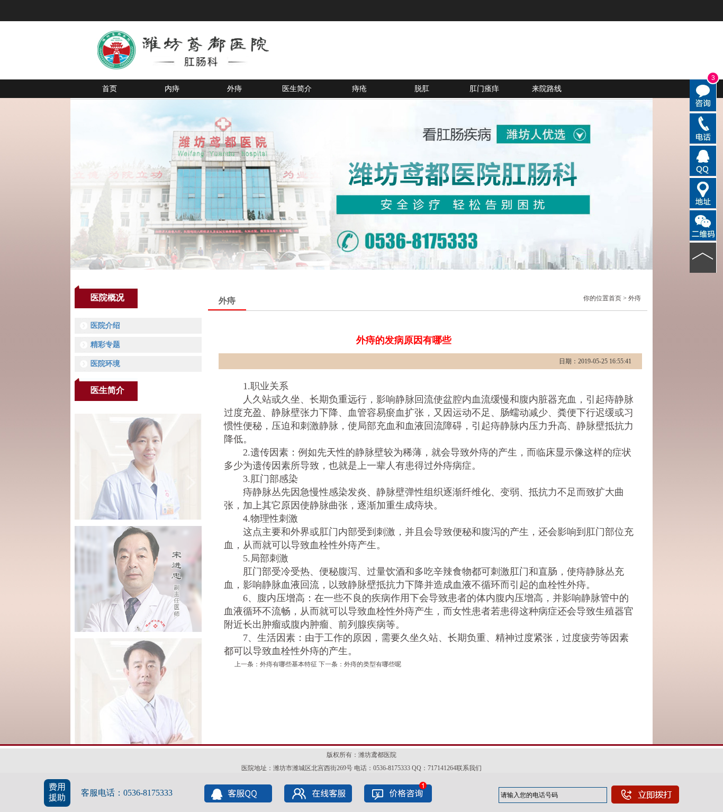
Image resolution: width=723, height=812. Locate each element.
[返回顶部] (703, 257)
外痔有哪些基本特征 (288, 664)
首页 (109, 88)
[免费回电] (703, 128)
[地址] (703, 192)
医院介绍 (105, 325)
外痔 (234, 88)
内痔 (172, 88)
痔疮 (359, 88)
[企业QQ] (703, 160)
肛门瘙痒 (484, 88)
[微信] (703, 224)
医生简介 (297, 88)
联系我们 (469, 768)
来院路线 (547, 88)
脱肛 (421, 88)
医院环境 (105, 364)
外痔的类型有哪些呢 (372, 664)
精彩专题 (105, 345)
